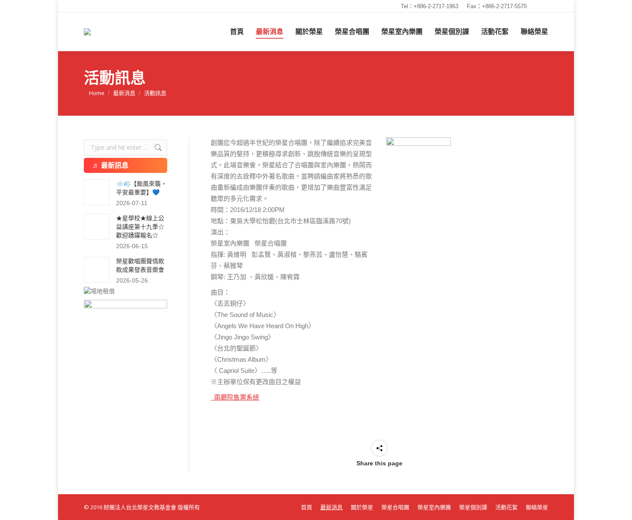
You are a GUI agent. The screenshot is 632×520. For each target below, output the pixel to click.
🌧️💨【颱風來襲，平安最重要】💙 (141, 188)
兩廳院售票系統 (235, 397)
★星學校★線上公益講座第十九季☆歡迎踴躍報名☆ (140, 227)
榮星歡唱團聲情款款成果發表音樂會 (140, 265)
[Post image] (97, 192)
